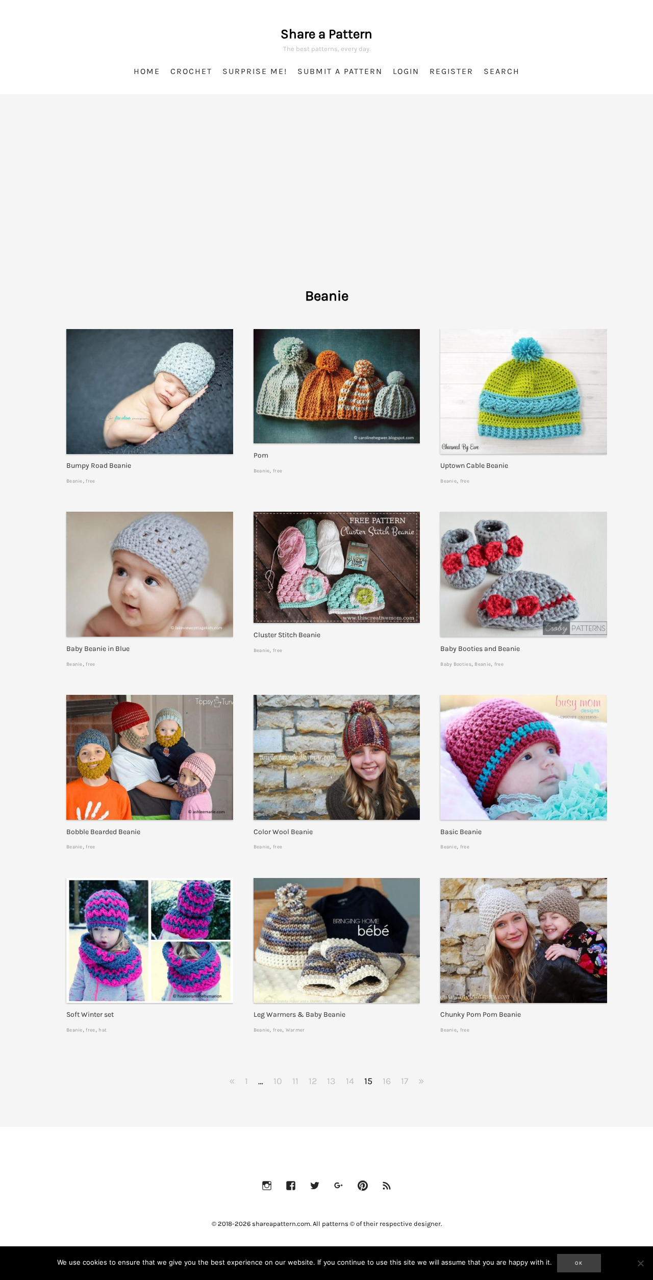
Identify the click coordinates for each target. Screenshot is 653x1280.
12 (313, 1081)
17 (404, 1081)
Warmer (295, 1030)
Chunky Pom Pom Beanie (480, 1014)
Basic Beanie (461, 831)
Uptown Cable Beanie (474, 465)
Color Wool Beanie (283, 831)
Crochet (191, 71)
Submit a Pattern (340, 71)
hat (102, 1030)
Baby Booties (455, 664)
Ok (579, 1263)
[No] (640, 1263)
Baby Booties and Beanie (480, 648)
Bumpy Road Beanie (98, 465)
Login (406, 71)
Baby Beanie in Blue (98, 648)
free (90, 481)
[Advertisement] (326, 204)
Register (451, 71)
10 (277, 1081)
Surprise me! (254, 71)
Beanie (74, 481)
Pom (261, 455)
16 (387, 1081)
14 (350, 1081)
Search (502, 71)
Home (147, 71)
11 (295, 1081)
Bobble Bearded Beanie (103, 831)
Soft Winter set (90, 1014)
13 (331, 1081)
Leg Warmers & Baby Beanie (299, 1014)
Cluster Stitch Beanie (287, 635)
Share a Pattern (326, 34)
